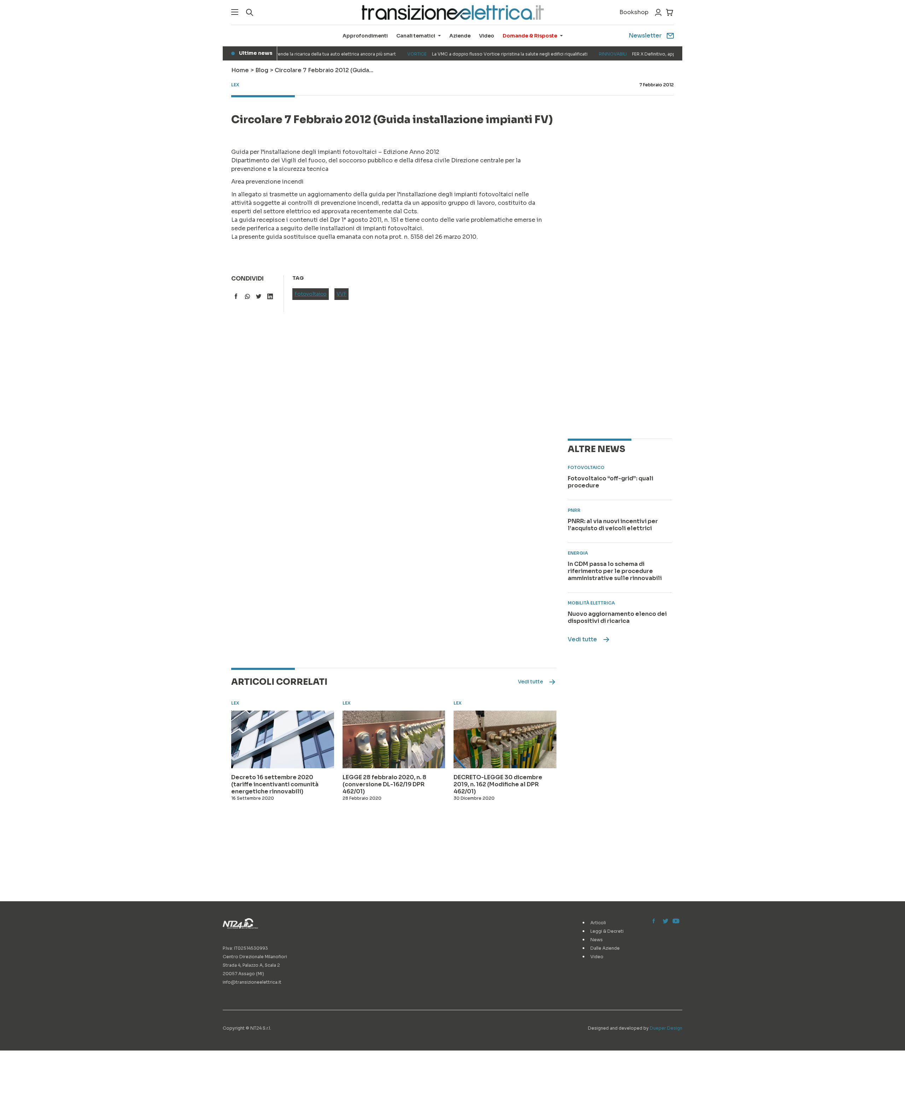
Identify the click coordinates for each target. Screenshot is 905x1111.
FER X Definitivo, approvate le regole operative (651, 54)
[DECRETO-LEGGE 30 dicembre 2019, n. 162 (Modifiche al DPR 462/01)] (505, 740)
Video (486, 36)
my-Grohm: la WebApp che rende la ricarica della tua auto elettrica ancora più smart (277, 54)
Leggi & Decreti (607, 931)
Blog (261, 70)
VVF (341, 294)
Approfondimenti (365, 36)
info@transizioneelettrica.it (252, 982)
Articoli (598, 922)
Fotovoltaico (310, 294)
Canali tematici (415, 36)
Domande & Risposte (530, 36)
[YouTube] (675, 921)
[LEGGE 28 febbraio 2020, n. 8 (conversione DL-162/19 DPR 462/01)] (394, 739)
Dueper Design (666, 1028)
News (596, 939)
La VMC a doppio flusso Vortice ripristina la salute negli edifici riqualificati (483, 54)
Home (240, 70)
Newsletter (645, 35)
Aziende (460, 36)
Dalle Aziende (605, 948)
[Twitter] (665, 921)
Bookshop (633, 12)
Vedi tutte (582, 639)
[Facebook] (655, 921)
